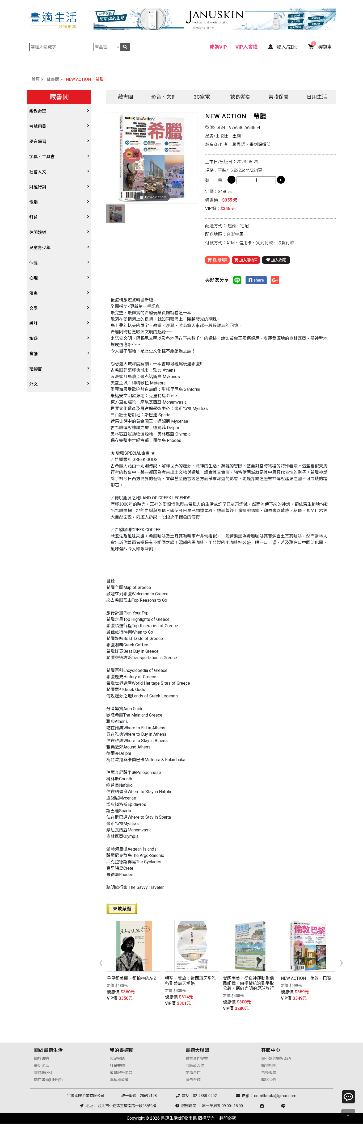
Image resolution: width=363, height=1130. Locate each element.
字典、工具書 (42, 156)
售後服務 (268, 1072)
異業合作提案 (196, 1058)
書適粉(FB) (43, 1072)
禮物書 (35, 368)
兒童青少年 (39, 247)
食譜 (33, 353)
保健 (33, 262)
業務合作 (192, 1072)
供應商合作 (194, 1066)
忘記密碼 (117, 1058)
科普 (33, 217)
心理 (33, 278)
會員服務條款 (121, 1072)
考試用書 (37, 126)
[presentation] (101, 962)
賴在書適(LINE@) (48, 1080)
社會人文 (37, 171)
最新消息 (41, 1066)
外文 (33, 384)
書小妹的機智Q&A (276, 1058)
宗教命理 (37, 111)
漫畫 (33, 293)
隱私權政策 (119, 1080)
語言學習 (37, 141)
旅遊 (33, 338)
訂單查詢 (117, 1066)
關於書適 (41, 1058)
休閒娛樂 (37, 232)
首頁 (35, 79)
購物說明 (268, 1066)
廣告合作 (192, 1080)
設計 (33, 323)
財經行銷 (37, 187)
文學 (33, 308)
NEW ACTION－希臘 (85, 79)
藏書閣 (53, 79)
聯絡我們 (268, 1080)
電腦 (33, 202)
